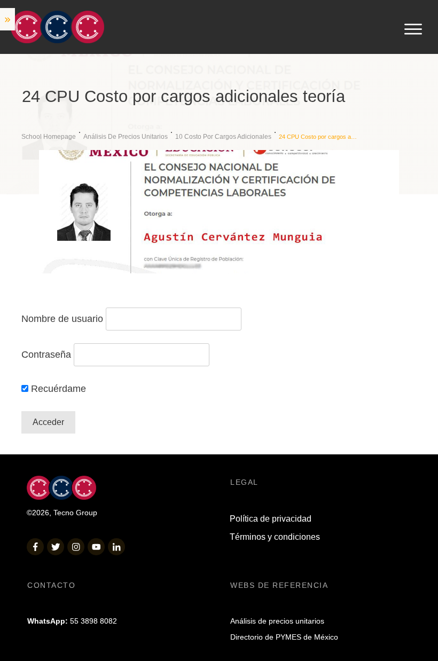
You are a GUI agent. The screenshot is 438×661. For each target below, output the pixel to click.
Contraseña (46, 354)
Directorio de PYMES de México (284, 637)
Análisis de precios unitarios (277, 621)
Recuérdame (57, 388)
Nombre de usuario (62, 318)
